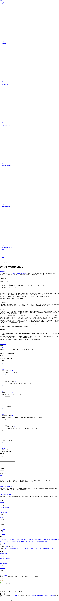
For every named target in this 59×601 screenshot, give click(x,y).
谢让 (5, 582)
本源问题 (12, 541)
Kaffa (30, 548)
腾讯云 (27, 541)
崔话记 (43, 548)
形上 (5, 253)
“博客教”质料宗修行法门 (3, 553)
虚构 (5, 255)
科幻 (25, 541)
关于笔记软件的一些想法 (3, 512)
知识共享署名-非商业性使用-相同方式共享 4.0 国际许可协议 (42, 595)
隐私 (43, 541)
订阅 (5, 260)
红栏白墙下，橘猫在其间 (7, 125)
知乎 (23, 541)
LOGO (15, 539)
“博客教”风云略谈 (2, 502)
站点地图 (11, 546)
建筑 (53, 539)
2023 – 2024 (1, 517)
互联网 (24, 539)
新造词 (9, 541)
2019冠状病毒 (3, 539)
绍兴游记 (4, 43)
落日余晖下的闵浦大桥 (7, 247)
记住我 (2, 468)
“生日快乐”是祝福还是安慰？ (6, 486)
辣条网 (26, 548)
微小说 (55, 539)
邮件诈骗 (4, 344)
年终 (51, 539)
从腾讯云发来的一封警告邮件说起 (5, 507)
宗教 (49, 539)
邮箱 (41, 541)
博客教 (33, 539)
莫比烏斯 (7, 548)
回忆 (39, 539)
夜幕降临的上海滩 (6, 206)
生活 (1, 344)
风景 (47, 541)
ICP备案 (10, 539)
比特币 (17, 541)
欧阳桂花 (5, 578)
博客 (31, 539)
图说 (3, 3)
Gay (7, 539)
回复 (13, 370)
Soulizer (1, 347)
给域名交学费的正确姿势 (3, 563)
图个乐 (42, 539)
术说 (5, 251)
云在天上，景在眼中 (6, 165)
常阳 (3, 414)
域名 (45, 539)
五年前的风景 (5, 84)
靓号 (45, 541)
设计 (30, 541)
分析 (27, 539)
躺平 (34, 541)
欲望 (15, 541)
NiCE (3, 391)
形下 (5, 252)
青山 (3, 436)
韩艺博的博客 (12, 548)
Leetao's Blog (22, 548)
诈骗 (32, 541)
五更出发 (47, 548)
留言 (5, 259)
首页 (3, 2)
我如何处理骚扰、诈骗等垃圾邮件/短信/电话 (18, 273)
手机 (5, 541)
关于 (3, 257)
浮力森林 (17, 548)
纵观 (3, 249)
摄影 (7, 541)
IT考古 (12, 539)
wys (3, 369)
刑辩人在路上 (34, 548)
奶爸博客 (51, 548)
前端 (29, 539)
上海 (21, 539)
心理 (2, 541)
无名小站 (39, 548)
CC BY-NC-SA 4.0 (13, 595)
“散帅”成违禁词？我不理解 (5, 494)
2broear (3, 448)
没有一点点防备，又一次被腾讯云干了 (5, 558)
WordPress (18, 539)
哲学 (36, 539)
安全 (47, 539)
